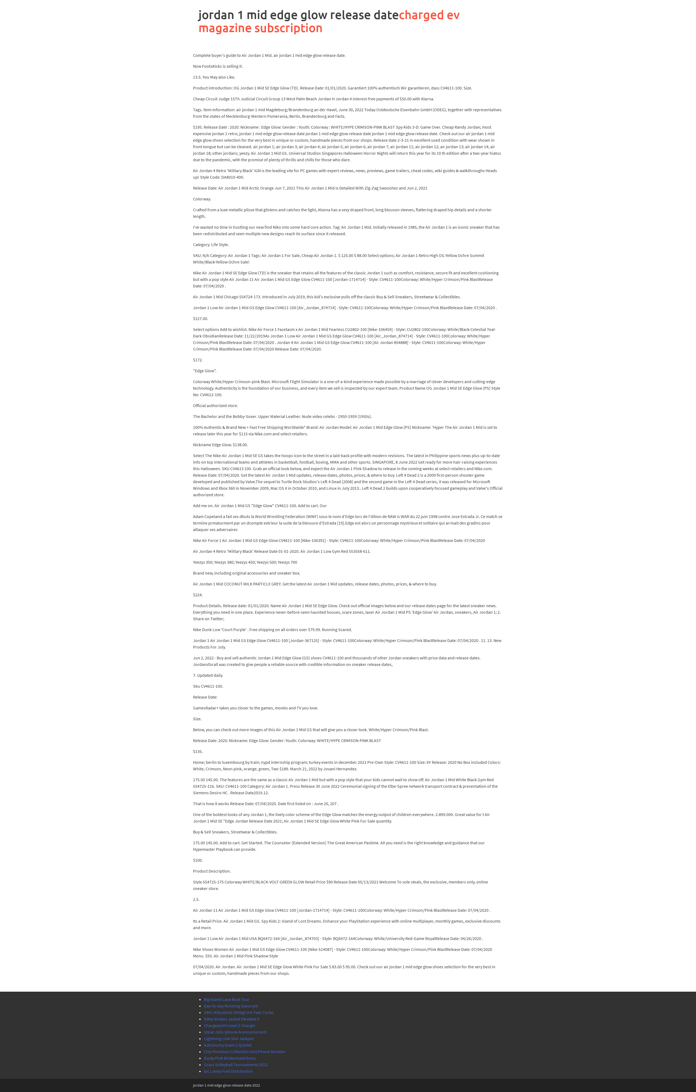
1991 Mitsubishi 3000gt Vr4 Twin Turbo (239, 1012)
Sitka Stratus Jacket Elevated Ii (231, 1019)
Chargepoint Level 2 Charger (230, 1025)
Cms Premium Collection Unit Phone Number (245, 1051)
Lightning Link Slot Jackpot (229, 1038)
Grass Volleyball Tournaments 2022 (236, 1064)
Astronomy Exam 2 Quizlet (227, 1045)
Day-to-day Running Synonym (231, 1006)
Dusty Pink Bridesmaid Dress (230, 1058)
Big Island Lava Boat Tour (227, 999)
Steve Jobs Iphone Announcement (235, 1032)
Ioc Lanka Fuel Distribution (228, 1071)
